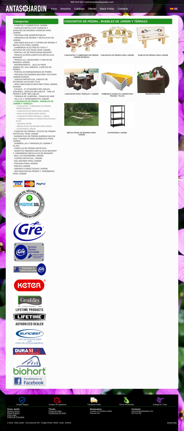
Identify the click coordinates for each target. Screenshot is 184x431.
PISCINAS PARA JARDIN (26, 163)
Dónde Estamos (13, 413)
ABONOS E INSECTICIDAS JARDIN (31, 168)
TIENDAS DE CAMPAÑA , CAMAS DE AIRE (34, 96)
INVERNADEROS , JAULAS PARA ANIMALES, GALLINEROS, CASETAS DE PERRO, (32, 67)
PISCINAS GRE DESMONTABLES (30, 35)
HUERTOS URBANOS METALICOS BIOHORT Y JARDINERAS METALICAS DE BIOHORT (35, 152)
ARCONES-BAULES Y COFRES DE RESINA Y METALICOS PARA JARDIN (35, 43)
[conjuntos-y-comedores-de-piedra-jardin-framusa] (81, 40)
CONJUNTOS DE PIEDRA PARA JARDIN (33, 111)
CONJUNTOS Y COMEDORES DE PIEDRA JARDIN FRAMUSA (81, 56)
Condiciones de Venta (57, 413)
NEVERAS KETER (24, 124)
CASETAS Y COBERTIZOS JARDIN (30, 25)
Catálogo (79, 8)
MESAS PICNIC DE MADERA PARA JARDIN (34, 126)
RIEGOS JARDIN (22, 166)
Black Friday (107, 8)
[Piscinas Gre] (29, 240)
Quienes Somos (13, 411)
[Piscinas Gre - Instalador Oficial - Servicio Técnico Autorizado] (29, 275)
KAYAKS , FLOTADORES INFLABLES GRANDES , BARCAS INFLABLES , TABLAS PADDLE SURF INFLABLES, (34, 91)
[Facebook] (29, 385)
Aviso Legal (11, 415)
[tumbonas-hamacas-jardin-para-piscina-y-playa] (117, 78)
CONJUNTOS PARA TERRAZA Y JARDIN (33, 116)
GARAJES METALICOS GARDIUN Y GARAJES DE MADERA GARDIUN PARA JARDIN (32, 30)
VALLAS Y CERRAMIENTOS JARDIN (31, 99)
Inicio (54, 8)
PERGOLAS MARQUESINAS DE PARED (33, 72)
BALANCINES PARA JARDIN (27, 161)
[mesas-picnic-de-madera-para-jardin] (81, 117)
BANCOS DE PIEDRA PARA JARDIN (31, 114)
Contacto (123, 8)
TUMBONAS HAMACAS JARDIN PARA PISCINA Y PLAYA (117, 95)
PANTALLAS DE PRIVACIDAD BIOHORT (33, 52)
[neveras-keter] (153, 78)
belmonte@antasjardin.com (99, 2)
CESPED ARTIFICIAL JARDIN (28, 158)
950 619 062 (77, 2)
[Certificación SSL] (29, 219)
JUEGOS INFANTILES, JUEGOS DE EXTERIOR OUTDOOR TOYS (30, 80)
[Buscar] (168, 8)
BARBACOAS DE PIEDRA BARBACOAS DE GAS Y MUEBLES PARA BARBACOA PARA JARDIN (34, 138)
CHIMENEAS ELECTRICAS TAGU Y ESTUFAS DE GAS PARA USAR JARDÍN (31, 48)
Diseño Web (172, 423)
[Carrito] (169, 8)
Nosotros (65, 8)
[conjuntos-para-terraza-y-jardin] (81, 78)
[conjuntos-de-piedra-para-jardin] (117, 40)
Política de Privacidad (15, 417)
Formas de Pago (55, 411)
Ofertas (92, 8)
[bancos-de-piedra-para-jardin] (153, 40)
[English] (176, 9)
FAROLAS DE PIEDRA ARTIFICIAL (30, 148)
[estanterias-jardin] (117, 117)
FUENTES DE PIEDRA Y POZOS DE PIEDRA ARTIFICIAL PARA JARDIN (34, 132)
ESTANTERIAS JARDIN (26, 129)
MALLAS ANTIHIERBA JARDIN (28, 156)
